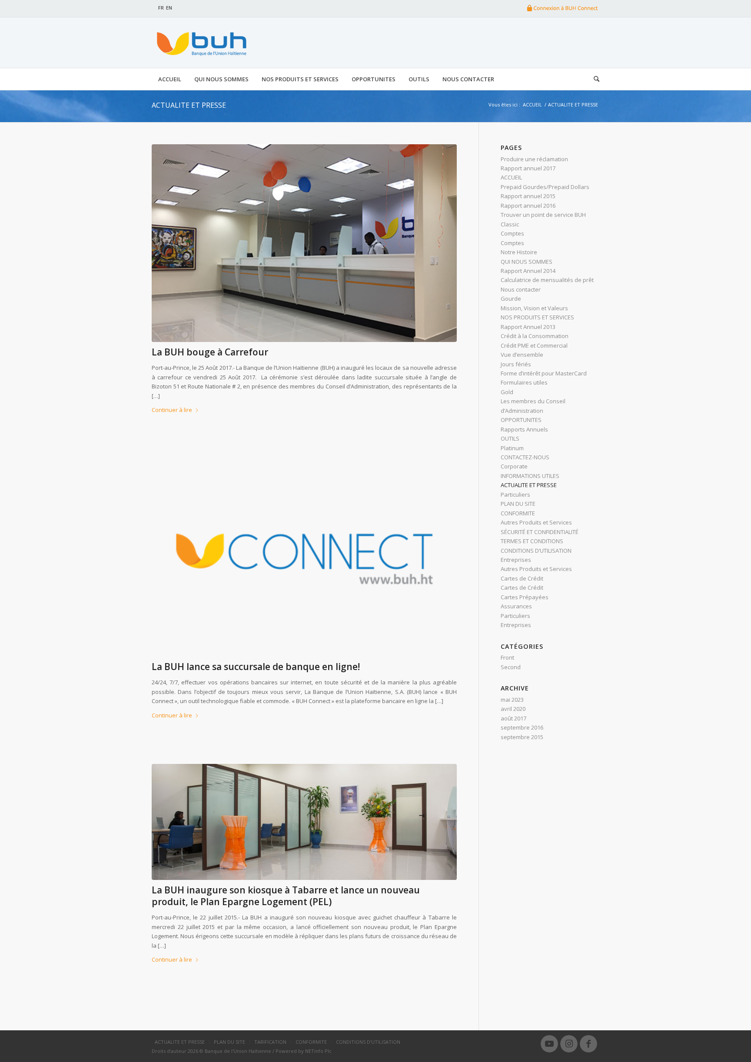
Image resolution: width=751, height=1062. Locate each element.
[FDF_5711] (304, 822)
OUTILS (510, 438)
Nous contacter (521, 289)
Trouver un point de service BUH (543, 215)
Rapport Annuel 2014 (528, 271)
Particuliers (515, 494)
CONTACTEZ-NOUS (525, 457)
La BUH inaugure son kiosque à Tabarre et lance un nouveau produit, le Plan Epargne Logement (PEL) (286, 896)
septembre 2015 (522, 737)
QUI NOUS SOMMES (526, 262)
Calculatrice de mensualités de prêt (547, 280)
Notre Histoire (519, 252)
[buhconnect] (304, 558)
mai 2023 (512, 700)
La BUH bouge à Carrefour (210, 352)
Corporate (514, 466)
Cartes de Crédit (522, 578)
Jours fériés (516, 364)
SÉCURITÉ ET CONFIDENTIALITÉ (539, 532)
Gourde (511, 298)
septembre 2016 (522, 727)
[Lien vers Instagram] (569, 1043)
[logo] (200, 42)
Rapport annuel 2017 (528, 168)
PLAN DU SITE (518, 504)
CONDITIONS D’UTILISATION (536, 550)
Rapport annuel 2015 (528, 196)
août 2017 (513, 718)
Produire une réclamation (534, 159)
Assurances (516, 606)
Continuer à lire (172, 410)
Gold (507, 392)
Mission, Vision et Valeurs (534, 308)
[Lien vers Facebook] (588, 1043)
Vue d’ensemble (522, 354)
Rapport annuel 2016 (528, 205)
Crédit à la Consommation (534, 336)
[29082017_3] (304, 243)
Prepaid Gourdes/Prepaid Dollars (545, 187)
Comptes (512, 233)
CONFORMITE (518, 513)
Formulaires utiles (524, 382)
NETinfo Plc (318, 1051)
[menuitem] (170, 79)
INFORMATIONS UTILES (530, 476)
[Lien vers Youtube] (549, 1043)
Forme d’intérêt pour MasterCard (544, 373)
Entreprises (516, 560)
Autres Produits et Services (536, 522)
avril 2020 (513, 709)
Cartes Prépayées (524, 597)
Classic (510, 224)
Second (511, 667)
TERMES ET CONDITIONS (532, 541)
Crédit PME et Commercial (534, 345)
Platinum (512, 448)
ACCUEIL (511, 177)
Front (507, 657)
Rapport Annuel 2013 (528, 327)
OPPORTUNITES (521, 420)
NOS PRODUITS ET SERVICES (537, 317)
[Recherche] (593, 79)
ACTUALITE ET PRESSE (189, 105)
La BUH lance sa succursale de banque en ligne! (256, 666)
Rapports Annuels (524, 429)
